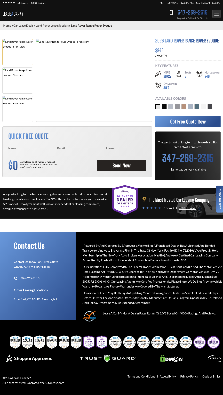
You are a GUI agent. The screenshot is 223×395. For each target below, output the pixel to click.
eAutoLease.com (53, 383)
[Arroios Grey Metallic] (190, 106)
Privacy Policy (189, 376)
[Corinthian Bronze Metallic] (184, 106)
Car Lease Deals (23, 25)
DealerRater (138, 313)
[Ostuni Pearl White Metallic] (203, 106)
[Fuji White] (157, 106)
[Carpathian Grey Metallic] (210, 106)
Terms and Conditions (141, 376)
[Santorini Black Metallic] (164, 106)
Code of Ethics (211, 376)
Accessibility (168, 376)
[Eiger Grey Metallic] (177, 106)
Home (7, 25)
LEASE (12, 14)
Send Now (122, 165)
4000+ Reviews (38, 3)
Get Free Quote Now (188, 121)
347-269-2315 (192, 12)
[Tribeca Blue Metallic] (197, 106)
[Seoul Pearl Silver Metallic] (170, 106)
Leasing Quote (219, 199)
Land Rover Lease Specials (52, 25)
